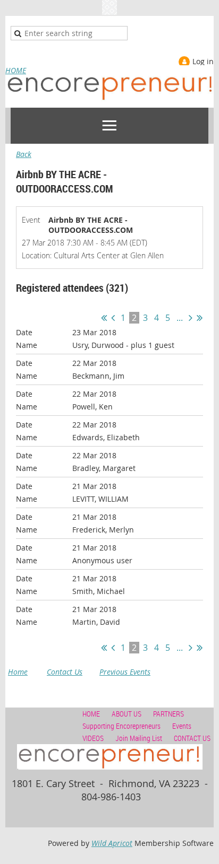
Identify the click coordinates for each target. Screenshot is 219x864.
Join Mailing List (138, 738)
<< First (104, 317)
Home (18, 672)
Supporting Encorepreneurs (121, 726)
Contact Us (64, 672)
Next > (191, 317)
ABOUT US (126, 714)
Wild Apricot (111, 843)
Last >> (200, 317)
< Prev (113, 317)
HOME (15, 70)
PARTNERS (168, 714)
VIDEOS (93, 738)
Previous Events (124, 672)
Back (23, 154)
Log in (203, 61)
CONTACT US (192, 738)
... (179, 318)
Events (181, 726)
